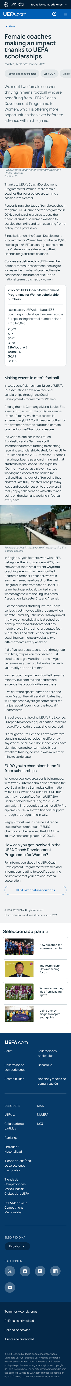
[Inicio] (16, 1042)
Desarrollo (45, 1065)
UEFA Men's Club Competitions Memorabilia (16, 1207)
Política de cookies (17, 1330)
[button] (64, 14)
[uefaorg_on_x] (10, 1275)
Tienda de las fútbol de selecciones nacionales (18, 1165)
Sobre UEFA (49, 73)
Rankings (11, 1138)
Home (15, 14)
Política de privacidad (19, 1321)
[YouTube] (10, 1292)
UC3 (40, 1124)
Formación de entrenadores (22, 73)
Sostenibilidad (14, 1079)
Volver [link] (12, 26)
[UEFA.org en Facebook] (25, 1275)
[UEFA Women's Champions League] (21, 4)
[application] (35, 525)
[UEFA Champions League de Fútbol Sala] (14, 4)
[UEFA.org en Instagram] (40, 1275)
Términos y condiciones (21, 1311)
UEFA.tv (10, 1114)
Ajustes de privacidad (19, 1339)
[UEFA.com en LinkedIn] (55, 1275)
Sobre (9, 1051)
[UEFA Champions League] (6, 4)
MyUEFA (42, 1114)
